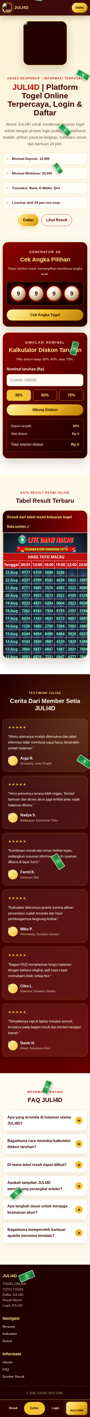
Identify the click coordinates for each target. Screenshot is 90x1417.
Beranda (9, 1326)
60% (45, 395)
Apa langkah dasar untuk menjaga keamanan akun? (37, 1209)
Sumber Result (13, 1376)
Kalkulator (10, 1334)
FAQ (6, 1369)
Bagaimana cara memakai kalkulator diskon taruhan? (39, 1144)
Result (7, 1341)
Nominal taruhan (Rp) (25, 369)
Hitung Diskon (45, 410)
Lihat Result (56, 220)
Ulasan (8, 1362)
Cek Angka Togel (45, 315)
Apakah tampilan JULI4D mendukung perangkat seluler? (34, 1186)
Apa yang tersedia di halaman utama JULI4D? (39, 1120)
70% (71, 395)
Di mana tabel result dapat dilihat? (37, 1165)
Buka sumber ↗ (18, 526)
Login (55, 1408)
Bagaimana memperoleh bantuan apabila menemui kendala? (36, 1233)
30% (18, 395)
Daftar (79, 7)
